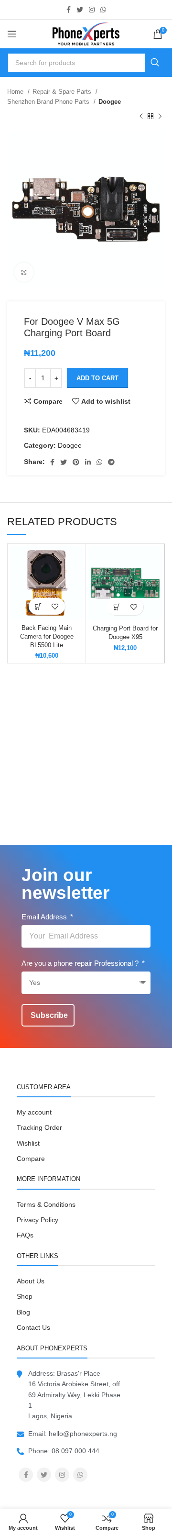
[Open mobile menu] (12, 34)
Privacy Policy (37, 1220)
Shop (24, 1296)
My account (34, 1112)
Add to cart (97, 378)
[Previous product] (141, 116)
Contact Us (33, 1327)
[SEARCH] (155, 63)
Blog (23, 1312)
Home (16, 91)
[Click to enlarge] (23, 272)
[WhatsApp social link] (103, 9)
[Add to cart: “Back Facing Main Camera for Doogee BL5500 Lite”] (38, 606)
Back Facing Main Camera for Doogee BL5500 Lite (47, 636)
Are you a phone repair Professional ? (81, 963)
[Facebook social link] (69, 9)
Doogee (109, 101)
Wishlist (28, 1143)
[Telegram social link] (111, 462)
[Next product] (160, 116)
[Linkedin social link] (88, 462)
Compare (31, 1158)
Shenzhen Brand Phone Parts (49, 101)
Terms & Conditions (46, 1204)
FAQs (25, 1235)
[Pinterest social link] (76, 462)
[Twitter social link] (80, 9)
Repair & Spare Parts (62, 91)
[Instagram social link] (91, 9)
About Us (30, 1281)
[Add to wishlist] (55, 606)
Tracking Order (39, 1127)
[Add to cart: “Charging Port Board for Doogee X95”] (116, 606)
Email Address (45, 917)
